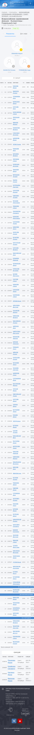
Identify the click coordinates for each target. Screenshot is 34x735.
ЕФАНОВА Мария (17, 53)
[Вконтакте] (14, 721)
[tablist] (17, 31)
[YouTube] (20, 721)
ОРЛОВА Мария (17, 301)
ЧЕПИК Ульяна (17, 144)
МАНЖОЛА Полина (9, 70)
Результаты (13, 12)
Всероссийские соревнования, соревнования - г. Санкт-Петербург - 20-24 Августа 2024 (15, 14)
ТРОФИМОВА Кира (25, 70)
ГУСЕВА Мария (17, 562)
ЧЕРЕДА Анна (16, 421)
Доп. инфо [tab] (23, 34)
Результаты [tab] (10, 34)
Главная (4, 12)
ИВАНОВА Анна (17, 473)
